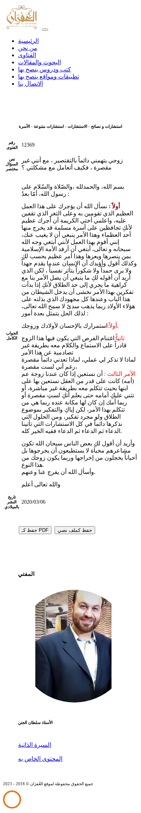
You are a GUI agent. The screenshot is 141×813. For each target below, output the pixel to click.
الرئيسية (28, 41)
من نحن (27, 48)
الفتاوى (27, 55)
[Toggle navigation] (45, 30)
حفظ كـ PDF (35, 530)
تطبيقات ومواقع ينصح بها (48, 76)
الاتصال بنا (30, 83)
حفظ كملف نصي (75, 530)
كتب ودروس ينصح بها (44, 69)
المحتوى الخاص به (40, 758)
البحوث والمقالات (39, 62)
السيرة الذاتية (34, 745)
